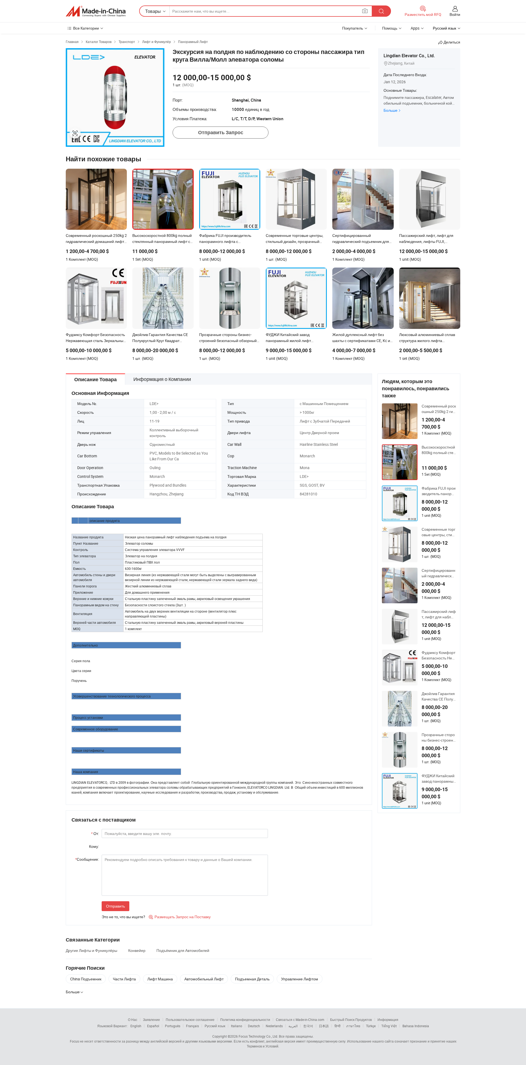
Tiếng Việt (389, 1026)
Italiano (236, 1026)
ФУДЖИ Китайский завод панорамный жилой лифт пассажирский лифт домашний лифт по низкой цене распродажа (439, 778)
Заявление (151, 1019)
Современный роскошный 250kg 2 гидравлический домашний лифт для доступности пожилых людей (439, 408)
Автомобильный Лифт (204, 978)
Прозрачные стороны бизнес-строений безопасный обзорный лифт (438, 737)
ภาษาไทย (353, 1026)
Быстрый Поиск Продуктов (351, 1019)
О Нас (132, 1019)
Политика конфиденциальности (245, 1019)
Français (192, 1026)
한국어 (308, 1026)
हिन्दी (338, 1026)
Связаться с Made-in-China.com (300, 1019)
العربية (293, 1026)
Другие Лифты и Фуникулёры (91, 950)
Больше (391, 110)
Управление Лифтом (299, 978)
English (135, 1026)
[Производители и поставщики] (95, 11)
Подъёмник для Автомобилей (182, 950)
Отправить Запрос (220, 132)
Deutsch (254, 1026)
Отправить (115, 906)
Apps (415, 28)
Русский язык (215, 1026)
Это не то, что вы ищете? (123, 916)
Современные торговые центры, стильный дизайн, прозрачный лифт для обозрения (439, 532)
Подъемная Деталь (252, 978)
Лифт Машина (160, 978)
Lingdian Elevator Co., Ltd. (409, 56)
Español (153, 1026)
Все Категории (86, 28)
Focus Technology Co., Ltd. (258, 1036)
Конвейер (136, 950)
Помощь (389, 28)
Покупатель (352, 28)
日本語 (324, 1026)
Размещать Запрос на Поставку (180, 916)
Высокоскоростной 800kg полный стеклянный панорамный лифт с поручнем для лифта (438, 449)
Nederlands (274, 1026)
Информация (388, 1019)
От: (95, 833)
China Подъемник (85, 978)
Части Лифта (124, 978)
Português (172, 1026)
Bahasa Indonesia (415, 1026)
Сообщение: (87, 859)
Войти (455, 14)
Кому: (94, 846)
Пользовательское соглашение (190, 1019)
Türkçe (371, 1026)
